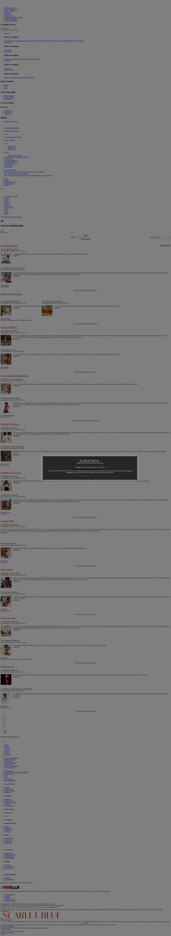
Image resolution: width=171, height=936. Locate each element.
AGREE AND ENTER (85, 476)
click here (92, 472)
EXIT (100, 476)
